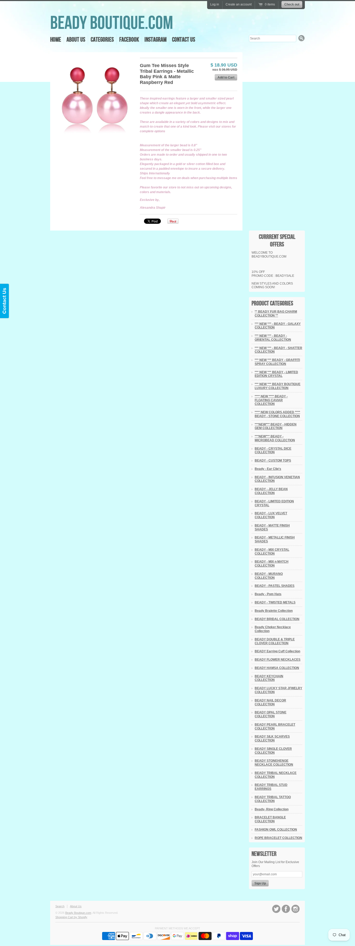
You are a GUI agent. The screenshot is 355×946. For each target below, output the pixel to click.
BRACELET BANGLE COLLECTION (270, 819)
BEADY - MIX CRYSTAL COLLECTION (272, 551)
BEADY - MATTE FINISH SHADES (272, 527)
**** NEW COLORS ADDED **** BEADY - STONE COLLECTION (277, 414)
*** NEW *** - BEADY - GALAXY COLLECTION (278, 326)
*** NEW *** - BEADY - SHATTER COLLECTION (278, 350)
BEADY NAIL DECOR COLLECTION (270, 702)
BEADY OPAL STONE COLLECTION (270, 714)
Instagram (155, 39)
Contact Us (183, 39)
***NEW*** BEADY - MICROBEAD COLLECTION (275, 438)
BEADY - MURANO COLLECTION (269, 576)
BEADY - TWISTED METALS (275, 602)
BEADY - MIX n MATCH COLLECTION (271, 563)
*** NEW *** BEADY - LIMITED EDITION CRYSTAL (276, 374)
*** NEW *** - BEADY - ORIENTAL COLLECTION (273, 337)
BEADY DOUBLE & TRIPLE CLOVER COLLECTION (275, 641)
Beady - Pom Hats (268, 594)
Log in (214, 4)
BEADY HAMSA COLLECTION (277, 668)
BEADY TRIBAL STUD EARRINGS (271, 787)
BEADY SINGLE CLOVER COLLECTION (273, 750)
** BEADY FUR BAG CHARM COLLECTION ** (276, 313)
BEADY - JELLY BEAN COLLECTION (271, 491)
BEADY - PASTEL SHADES (274, 586)
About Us (76, 39)
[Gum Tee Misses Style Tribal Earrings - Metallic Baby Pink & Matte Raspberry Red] (94, 96)
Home (55, 39)
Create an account (239, 4)
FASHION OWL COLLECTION (276, 829)
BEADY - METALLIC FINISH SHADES (275, 539)
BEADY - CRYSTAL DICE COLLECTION (273, 450)
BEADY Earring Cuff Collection (277, 651)
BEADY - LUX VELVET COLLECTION (271, 515)
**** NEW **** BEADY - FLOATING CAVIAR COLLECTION (271, 400)
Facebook (129, 39)
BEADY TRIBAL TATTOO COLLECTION (273, 799)
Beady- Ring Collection (271, 809)
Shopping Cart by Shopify (71, 917)
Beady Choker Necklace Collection (273, 629)
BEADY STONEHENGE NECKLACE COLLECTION (274, 762)
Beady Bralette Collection (274, 611)
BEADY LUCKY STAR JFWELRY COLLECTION (278, 690)
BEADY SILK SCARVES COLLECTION (272, 738)
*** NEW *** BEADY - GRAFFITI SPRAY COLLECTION (277, 362)
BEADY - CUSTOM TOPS (273, 460)
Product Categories (272, 303)
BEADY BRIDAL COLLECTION (277, 619)
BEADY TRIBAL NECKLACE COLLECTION (276, 775)
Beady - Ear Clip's (268, 469)
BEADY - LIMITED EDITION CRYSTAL (274, 503)
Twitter (276, 909)
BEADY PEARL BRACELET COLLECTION (275, 726)
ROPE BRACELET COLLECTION (278, 838)
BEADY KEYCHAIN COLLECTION (269, 678)
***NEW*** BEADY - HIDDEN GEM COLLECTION (276, 426)
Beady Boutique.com (111, 23)
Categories (102, 39)
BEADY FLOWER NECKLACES (277, 659)
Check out (291, 4)
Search (59, 906)
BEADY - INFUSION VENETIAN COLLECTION (277, 479)
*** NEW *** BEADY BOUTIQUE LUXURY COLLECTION (277, 386)
